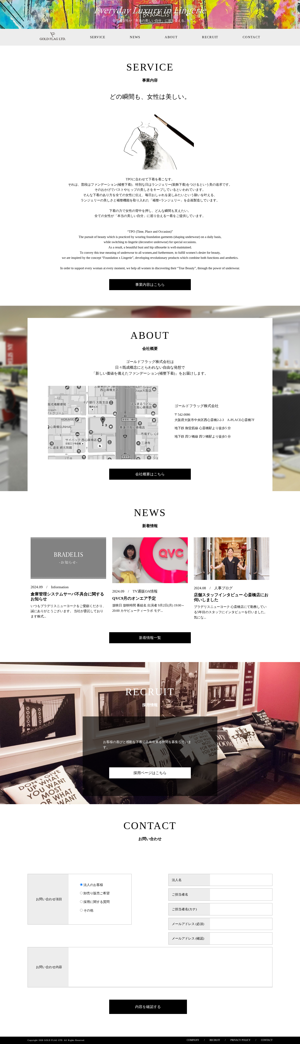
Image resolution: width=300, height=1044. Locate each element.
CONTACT (251, 37)
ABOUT (171, 37)
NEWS (135, 37)
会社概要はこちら (150, 474)
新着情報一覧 (150, 638)
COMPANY (193, 1040)
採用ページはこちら (150, 773)
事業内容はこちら (150, 285)
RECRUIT (210, 37)
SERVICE (98, 37)
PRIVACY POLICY (240, 1040)
